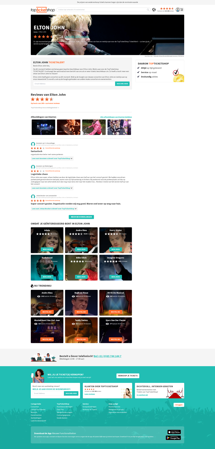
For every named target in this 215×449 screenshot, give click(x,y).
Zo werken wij (142, 395)
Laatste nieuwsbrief (38, 421)
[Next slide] (126, 127)
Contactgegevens (63, 415)
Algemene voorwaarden (118, 412)
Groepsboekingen (89, 407)
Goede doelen (62, 418)
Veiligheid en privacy (116, 409)
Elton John (42, 32)
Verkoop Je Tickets (90, 409)
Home (36, 32)
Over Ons (60, 409)
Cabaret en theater (38, 409)
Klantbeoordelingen (64, 407)
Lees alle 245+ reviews (77, 36)
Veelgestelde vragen (64, 412)
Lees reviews (90, 394)
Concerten (35, 407)
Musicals (34, 412)
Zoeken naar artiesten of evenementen (71, 10)
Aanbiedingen (36, 418)
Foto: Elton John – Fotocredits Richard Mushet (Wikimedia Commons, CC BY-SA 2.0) (164, 56)
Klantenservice (114, 407)
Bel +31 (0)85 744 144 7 (107, 356)
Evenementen (36, 415)
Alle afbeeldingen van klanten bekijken (116, 117)
